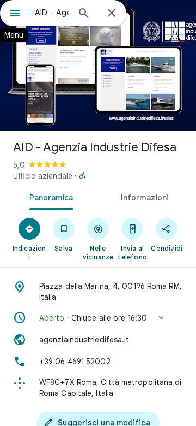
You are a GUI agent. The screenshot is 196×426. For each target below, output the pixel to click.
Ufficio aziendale (42, 176)
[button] (98, 318)
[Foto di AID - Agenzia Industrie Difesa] (98, 65)
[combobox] (52, 12)
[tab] (49, 197)
